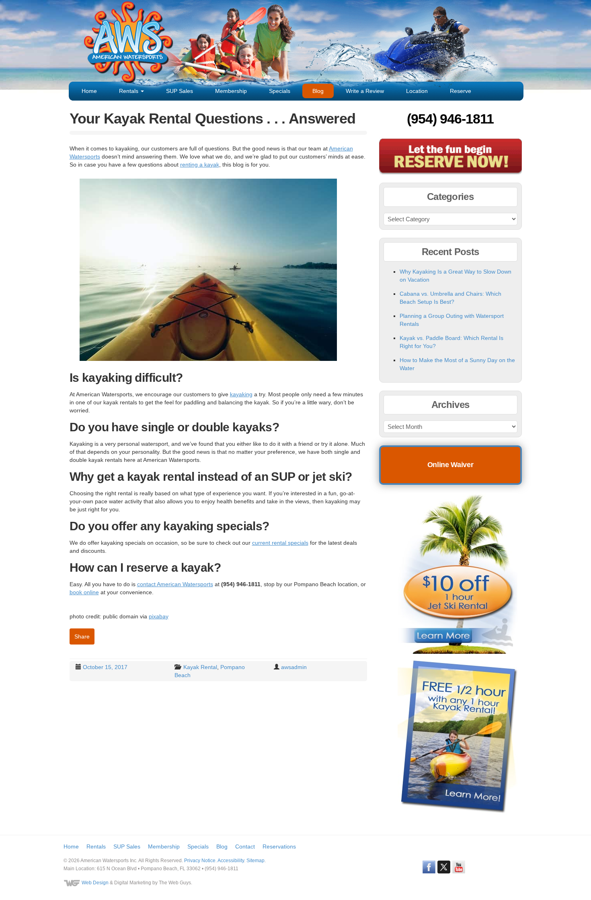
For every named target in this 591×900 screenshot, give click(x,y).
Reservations (279, 846)
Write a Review (365, 91)
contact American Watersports (175, 584)
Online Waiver (450, 465)
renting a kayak (199, 164)
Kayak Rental (200, 667)
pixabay (158, 616)
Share (82, 636)
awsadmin (294, 667)
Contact (245, 846)
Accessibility (231, 860)
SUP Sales (179, 91)
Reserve (460, 91)
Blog (318, 91)
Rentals (129, 91)
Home (89, 91)
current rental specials (280, 543)
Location (417, 91)
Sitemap (255, 860)
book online (84, 592)
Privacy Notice (199, 860)
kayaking (241, 394)
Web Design (95, 883)
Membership (231, 91)
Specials (279, 91)
